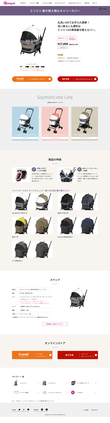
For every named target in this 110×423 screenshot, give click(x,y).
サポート (94, 3)
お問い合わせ (95, 410)
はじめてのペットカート (75, 3)
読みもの (87, 3)
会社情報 (86, 410)
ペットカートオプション (29, 401)
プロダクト (23, 3)
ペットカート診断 (34, 3)
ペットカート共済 (47, 3)
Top (13, 401)
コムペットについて (60, 3)
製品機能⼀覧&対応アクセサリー (55, 324)
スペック (62, 47)
